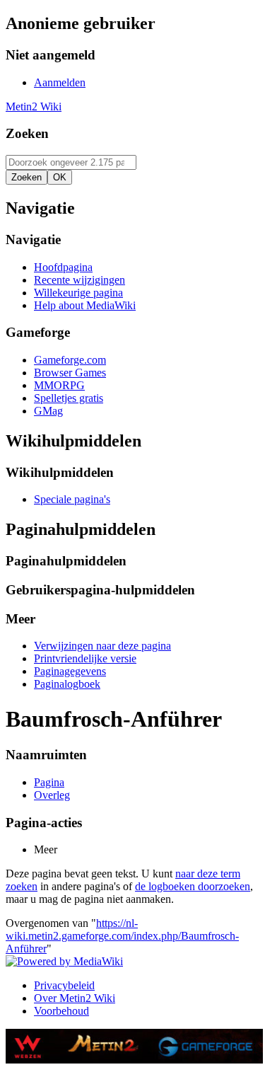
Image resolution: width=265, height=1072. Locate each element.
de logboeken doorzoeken (192, 886)
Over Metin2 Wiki (74, 998)
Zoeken (27, 133)
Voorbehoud (61, 1011)
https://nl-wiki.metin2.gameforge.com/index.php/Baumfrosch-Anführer (122, 936)
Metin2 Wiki (33, 106)
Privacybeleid (64, 985)
